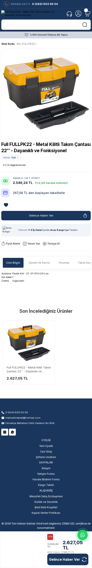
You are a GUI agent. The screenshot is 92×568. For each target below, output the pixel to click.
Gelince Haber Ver (41, 215)
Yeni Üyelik (46, 446)
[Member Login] (78, 13)
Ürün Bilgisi (13, 262)
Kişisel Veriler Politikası (46, 512)
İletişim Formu (46, 473)
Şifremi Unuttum (46, 457)
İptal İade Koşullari (46, 507)
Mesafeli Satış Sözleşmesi (46, 496)
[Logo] (32, 13)
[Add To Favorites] (6, 205)
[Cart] (87, 13)
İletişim (46, 468)
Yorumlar (63, 262)
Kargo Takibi (46, 485)
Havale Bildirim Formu (46, 479)
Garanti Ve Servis (39, 262)
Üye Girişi (46, 451)
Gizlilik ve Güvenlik (46, 501)
